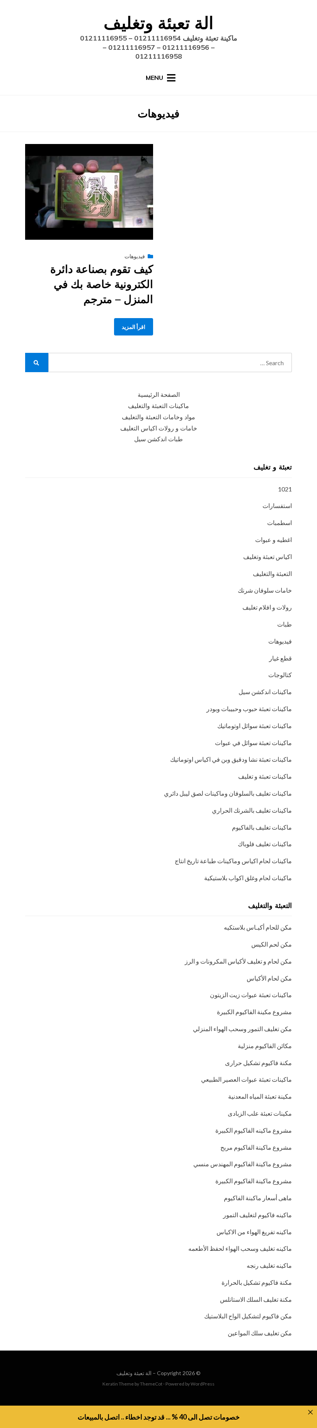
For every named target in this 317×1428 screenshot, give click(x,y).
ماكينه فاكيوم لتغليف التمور (257, 1214)
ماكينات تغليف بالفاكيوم (262, 827)
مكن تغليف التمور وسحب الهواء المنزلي (242, 1028)
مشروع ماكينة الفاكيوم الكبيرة (253, 1180)
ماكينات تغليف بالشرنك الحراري (252, 810)
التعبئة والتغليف (272, 573)
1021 (285, 489)
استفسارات (277, 505)
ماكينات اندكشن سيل (265, 691)
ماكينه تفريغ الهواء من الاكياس (254, 1231)
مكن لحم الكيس (271, 944)
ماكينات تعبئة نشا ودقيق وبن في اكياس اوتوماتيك (231, 759)
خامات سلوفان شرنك (265, 590)
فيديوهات (134, 256)
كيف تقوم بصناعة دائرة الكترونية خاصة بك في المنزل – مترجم (101, 284)
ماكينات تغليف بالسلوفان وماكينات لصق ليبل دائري (228, 793)
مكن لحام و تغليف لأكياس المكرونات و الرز (238, 961)
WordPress (203, 1384)
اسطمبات (279, 522)
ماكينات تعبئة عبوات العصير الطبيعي (246, 1079)
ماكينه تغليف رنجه (269, 1265)
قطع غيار (280, 658)
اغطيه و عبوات (273, 539)
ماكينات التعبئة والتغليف (158, 406)
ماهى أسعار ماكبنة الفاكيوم (258, 1197)
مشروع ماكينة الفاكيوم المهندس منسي (242, 1163)
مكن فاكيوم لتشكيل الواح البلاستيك (248, 1316)
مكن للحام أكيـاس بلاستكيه (258, 927)
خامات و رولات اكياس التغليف (158, 428)
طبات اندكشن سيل (158, 439)
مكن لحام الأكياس (269, 978)
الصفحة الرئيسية (159, 394)
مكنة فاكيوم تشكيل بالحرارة (257, 1282)
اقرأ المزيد (133, 327)
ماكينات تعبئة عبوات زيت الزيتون (251, 994)
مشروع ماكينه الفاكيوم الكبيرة (253, 1130)
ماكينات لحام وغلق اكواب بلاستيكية (248, 877)
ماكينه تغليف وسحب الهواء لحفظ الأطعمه (240, 1248)
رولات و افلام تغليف (267, 607)
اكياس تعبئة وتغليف (267, 556)
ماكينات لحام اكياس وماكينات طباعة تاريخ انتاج (233, 860)
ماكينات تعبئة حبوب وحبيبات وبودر (249, 708)
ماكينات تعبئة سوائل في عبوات (253, 742)
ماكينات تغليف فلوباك (265, 843)
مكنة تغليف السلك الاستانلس (256, 1299)
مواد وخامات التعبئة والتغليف (158, 417)
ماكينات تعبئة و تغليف (265, 776)
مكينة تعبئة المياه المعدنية (260, 1096)
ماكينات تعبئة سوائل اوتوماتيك (254, 725)
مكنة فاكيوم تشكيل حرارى (258, 1062)
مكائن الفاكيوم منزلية (265, 1045)
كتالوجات (280, 674)
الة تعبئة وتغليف (158, 22)
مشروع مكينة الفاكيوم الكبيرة (254, 1011)
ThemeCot (151, 1384)
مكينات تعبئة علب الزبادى (260, 1113)
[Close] (310, 1412)
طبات (284, 624)
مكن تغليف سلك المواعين (260, 1333)
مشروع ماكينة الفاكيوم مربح (256, 1147)
